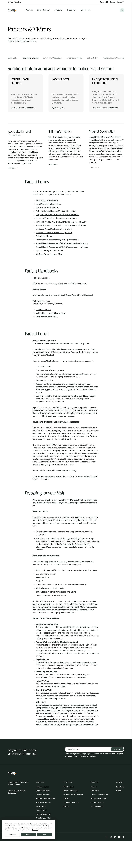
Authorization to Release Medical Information (56, 211)
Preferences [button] (35, 830)
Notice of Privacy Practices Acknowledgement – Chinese (61, 225)
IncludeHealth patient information (50, 313)
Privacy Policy (78, 756)
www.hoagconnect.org (66, 470)
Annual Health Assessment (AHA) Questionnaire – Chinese (62, 247)
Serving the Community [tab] (52, 58)
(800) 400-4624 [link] (14, 784)
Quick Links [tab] (12, 58)
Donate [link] (112, 2)
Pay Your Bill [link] (104, 2)
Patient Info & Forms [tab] (30, 58)
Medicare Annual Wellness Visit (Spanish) (54, 232)
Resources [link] (71, 10)
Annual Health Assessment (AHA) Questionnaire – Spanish (62, 243)
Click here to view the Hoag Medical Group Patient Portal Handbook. (63, 295)
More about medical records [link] (22, 108)
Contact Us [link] (120, 2)
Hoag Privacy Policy (66, 439)
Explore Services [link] (43, 10)
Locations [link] (58, 10)
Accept (45, 834)
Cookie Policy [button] (43, 828)
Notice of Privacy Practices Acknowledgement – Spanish (61, 222)
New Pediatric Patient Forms (48, 204)
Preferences (12, 834)
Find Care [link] (29, 10)
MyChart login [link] (57, 108)
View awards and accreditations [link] (105, 108)
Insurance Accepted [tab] (74, 58)
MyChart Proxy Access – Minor (49, 254)
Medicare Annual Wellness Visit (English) (54, 229)
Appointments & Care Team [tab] (114, 58)
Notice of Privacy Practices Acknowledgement (56, 218)
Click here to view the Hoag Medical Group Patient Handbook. (60, 283)
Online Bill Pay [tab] (92, 58)
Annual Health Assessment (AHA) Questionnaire (57, 239)
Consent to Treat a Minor (47, 207)
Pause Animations (15, 2)
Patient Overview (43, 309)
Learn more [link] (12, 168)
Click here (37, 476)
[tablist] (66, 58)
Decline (28, 834)
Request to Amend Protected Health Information (57, 214)
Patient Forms (47, 531)
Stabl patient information (47, 317)
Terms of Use (91, 756)
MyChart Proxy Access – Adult (49, 250)
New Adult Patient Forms (47, 200)
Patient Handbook (44, 236)
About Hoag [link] (85, 10)
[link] (12, 10)
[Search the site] (122, 10)
